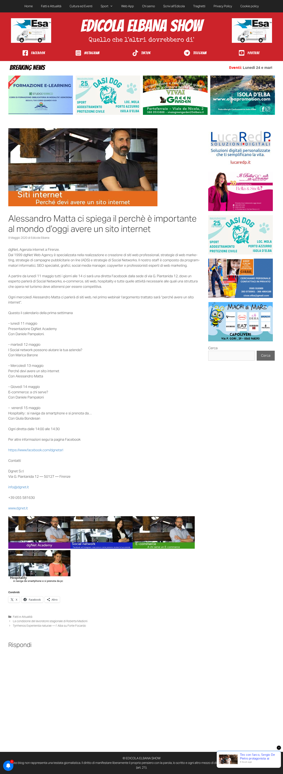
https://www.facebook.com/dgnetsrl (35, 450)
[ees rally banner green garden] (175, 95)
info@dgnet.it (18, 487)
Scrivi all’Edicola (174, 6)
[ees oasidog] (240, 234)
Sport (104, 6)
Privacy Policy (223, 6)
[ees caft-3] (40, 95)
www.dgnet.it (18, 508)
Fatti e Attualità (51, 6)
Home (28, 6)
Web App (127, 6)
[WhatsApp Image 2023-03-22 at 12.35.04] (240, 148)
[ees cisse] (240, 278)
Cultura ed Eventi (81, 6)
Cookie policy (249, 6)
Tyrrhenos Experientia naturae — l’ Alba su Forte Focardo (49, 626)
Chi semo (148, 6)
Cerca (213, 348)
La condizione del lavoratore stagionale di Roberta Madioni (50, 621)
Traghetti (199, 6)
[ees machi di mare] (240, 321)
